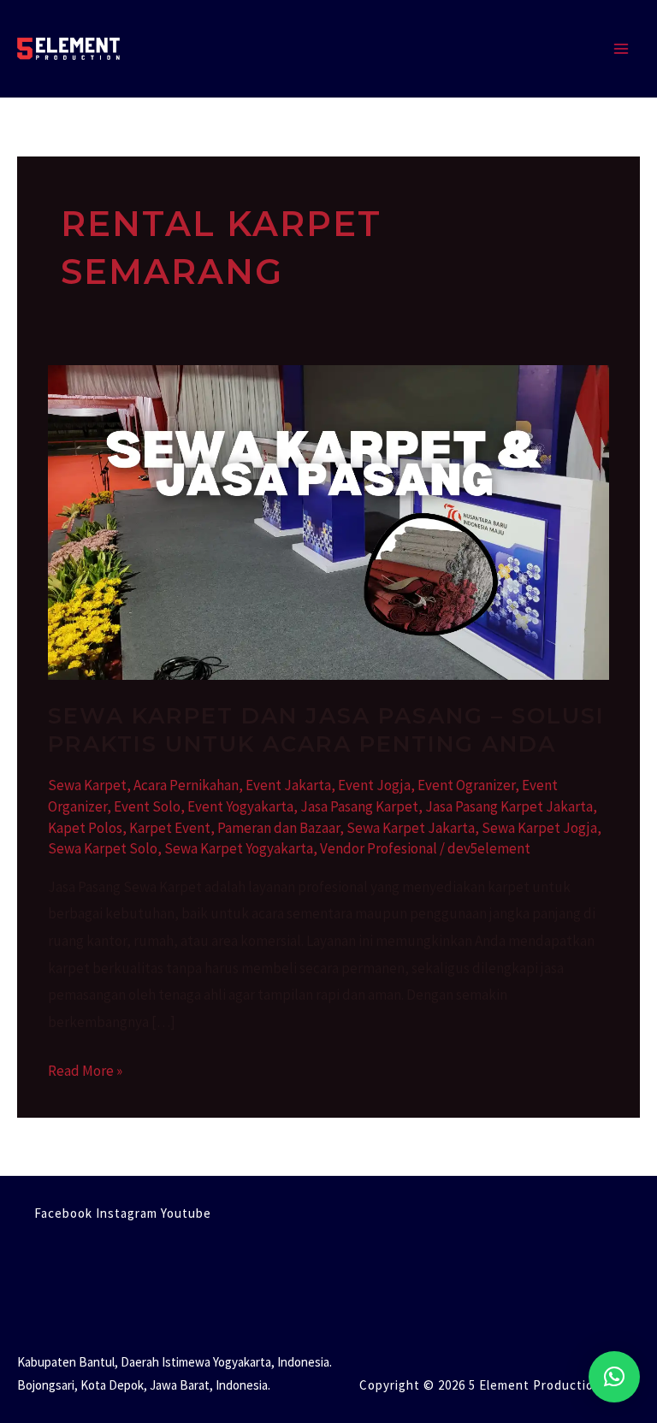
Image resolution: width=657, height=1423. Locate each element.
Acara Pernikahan (186, 785)
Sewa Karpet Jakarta (410, 827)
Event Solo (147, 806)
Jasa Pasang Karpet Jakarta (509, 806)
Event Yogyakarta (240, 806)
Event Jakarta (288, 785)
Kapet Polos (85, 827)
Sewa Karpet (87, 785)
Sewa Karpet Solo (102, 848)
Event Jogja (374, 785)
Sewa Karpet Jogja (539, 827)
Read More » (85, 1069)
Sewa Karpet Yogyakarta (238, 848)
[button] (614, 1376)
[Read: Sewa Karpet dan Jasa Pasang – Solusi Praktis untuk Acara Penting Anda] (328, 520)
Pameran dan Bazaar (278, 827)
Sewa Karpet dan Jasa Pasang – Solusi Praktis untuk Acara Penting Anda (326, 730)
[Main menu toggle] (621, 49)
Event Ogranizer (466, 785)
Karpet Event (169, 827)
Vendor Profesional (378, 848)
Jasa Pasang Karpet (359, 806)
